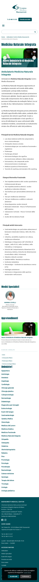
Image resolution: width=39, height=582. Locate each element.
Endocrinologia (6, 408)
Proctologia (5, 460)
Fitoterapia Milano (7, 361)
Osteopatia (5, 443)
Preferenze (25, 576)
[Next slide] (34, 58)
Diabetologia (5, 401)
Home (3, 37)
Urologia (4, 487)
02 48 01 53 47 (8, 534)
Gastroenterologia (7, 415)
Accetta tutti (13, 576)
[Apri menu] (3, 26)
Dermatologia (6, 398)
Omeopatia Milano (7, 358)
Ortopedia (4, 439)
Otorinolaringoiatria (8, 449)
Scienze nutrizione (7, 473)
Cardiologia (5, 384)
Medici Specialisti (6, 553)
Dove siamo (4, 543)
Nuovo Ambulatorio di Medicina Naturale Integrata (18, 62)
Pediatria (4, 453)
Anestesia (4, 377)
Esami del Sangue (7, 412)
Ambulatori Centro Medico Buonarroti (18, 37)
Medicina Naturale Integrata (11, 436)
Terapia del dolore (7, 480)
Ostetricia (4, 446)
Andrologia (5, 374)
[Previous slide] (5, 58)
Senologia (4, 477)
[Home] (19, 8)
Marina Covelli (10, 302)
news (3, 354)
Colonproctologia (7, 395)
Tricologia (4, 484)
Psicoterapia (5, 467)
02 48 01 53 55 (8, 536)
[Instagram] (5, 520)
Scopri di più (27, 572)
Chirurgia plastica (7, 391)
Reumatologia (6, 470)
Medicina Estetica (7, 429)
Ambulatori (4, 550)
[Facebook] (2, 520)
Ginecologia (5, 422)
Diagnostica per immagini (10, 405)
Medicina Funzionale (8, 432)
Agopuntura (5, 371)
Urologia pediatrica (8, 491)
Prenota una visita (25, 19)
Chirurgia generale (7, 388)
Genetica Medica (7, 419)
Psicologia (5, 463)
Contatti (12, 543)
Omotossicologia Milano (9, 364)
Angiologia (5, 381)
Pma (2, 456)
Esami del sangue (6, 556)
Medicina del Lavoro (8, 425)
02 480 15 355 (12, 19)
